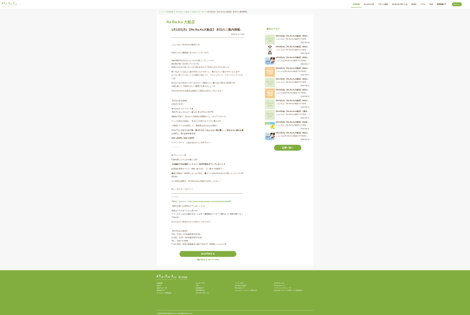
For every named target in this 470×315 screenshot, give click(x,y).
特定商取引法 (200, 290)
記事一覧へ (287, 147)
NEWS (159, 285)
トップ (161, 12)
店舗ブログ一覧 (198, 12)
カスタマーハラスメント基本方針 (246, 290)
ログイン (456, 4)
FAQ (197, 285)
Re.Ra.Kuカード (279, 285)
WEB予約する (208, 254)
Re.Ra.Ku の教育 (240, 285)
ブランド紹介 (239, 283)
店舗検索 (169, 12)
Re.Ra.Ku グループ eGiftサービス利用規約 (288, 290)
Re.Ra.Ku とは (279, 283)
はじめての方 (200, 283)
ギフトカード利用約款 (164, 293)
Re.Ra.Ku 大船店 (182, 12)
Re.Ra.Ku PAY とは (202, 293)
